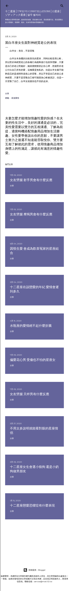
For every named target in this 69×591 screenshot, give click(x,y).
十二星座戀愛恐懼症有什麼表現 (32, 505)
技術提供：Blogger (37, 570)
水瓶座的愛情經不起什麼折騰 (31, 326)
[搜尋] (62, 5)
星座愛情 (15, 98)
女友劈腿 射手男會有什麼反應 (31, 180)
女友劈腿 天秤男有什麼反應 (29, 394)
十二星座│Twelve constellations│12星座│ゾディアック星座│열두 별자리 (33, 13)
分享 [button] (7, 93)
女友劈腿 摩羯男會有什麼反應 (31, 214)
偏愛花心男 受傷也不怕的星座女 (33, 360)
